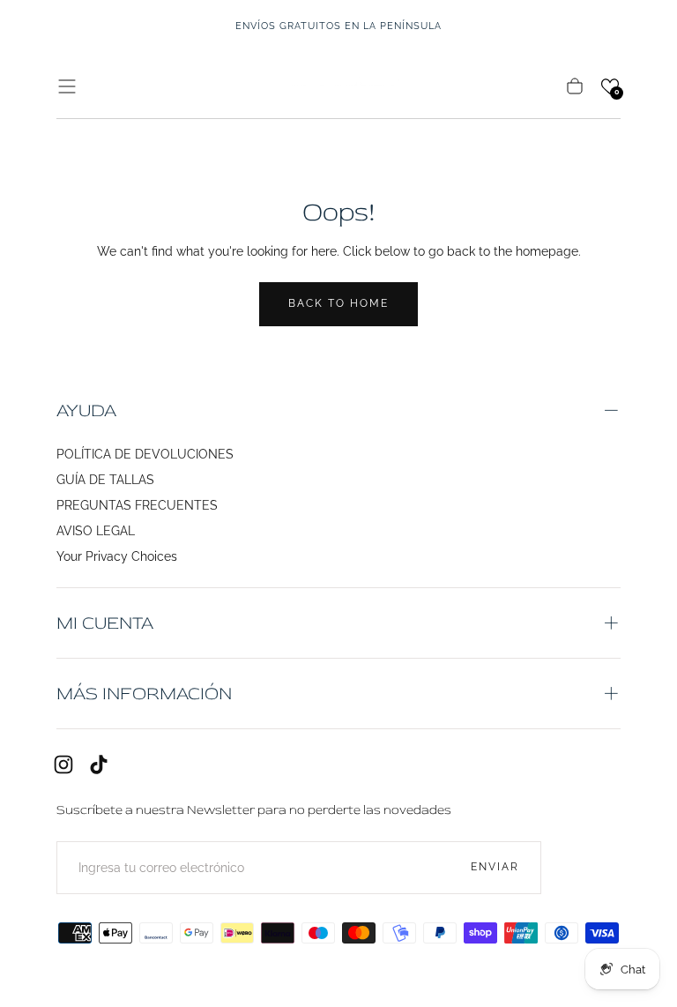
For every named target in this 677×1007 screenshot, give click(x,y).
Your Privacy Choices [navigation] (116, 556)
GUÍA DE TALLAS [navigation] (105, 480)
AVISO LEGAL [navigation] (95, 531)
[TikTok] (99, 764)
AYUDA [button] (86, 410)
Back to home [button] (338, 303)
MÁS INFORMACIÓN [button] (144, 694)
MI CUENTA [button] (104, 623)
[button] (67, 86)
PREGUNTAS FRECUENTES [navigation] (137, 505)
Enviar (495, 867)
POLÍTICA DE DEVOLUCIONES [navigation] (145, 454)
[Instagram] (63, 764)
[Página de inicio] (338, 86)
